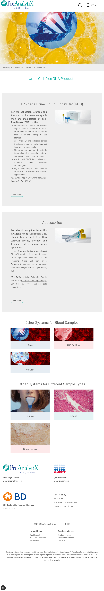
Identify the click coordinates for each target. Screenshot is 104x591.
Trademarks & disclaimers (65, 502)
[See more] (17, 191)
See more (17, 194)
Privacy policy (60, 494)
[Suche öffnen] (80, 5)
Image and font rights (63, 506)
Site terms (58, 498)
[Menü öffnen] (102, 5)
